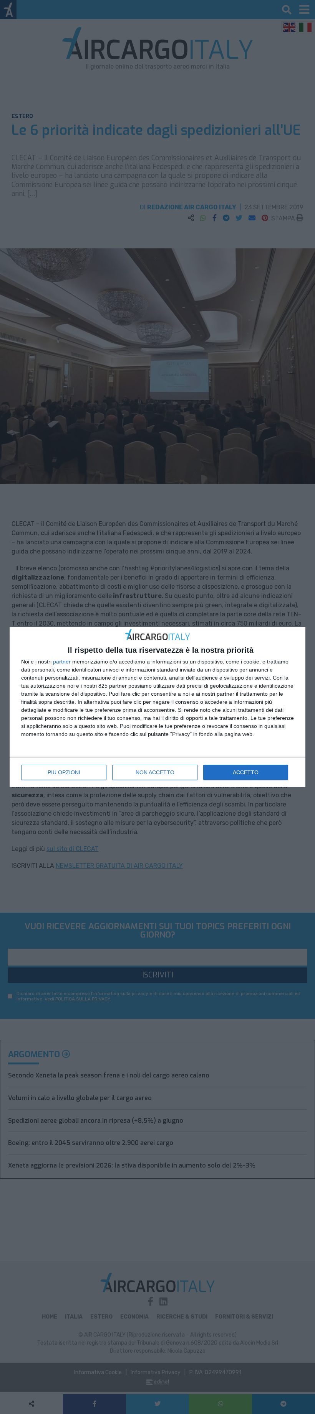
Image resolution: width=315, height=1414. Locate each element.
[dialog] (157, 707)
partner (62, 661)
